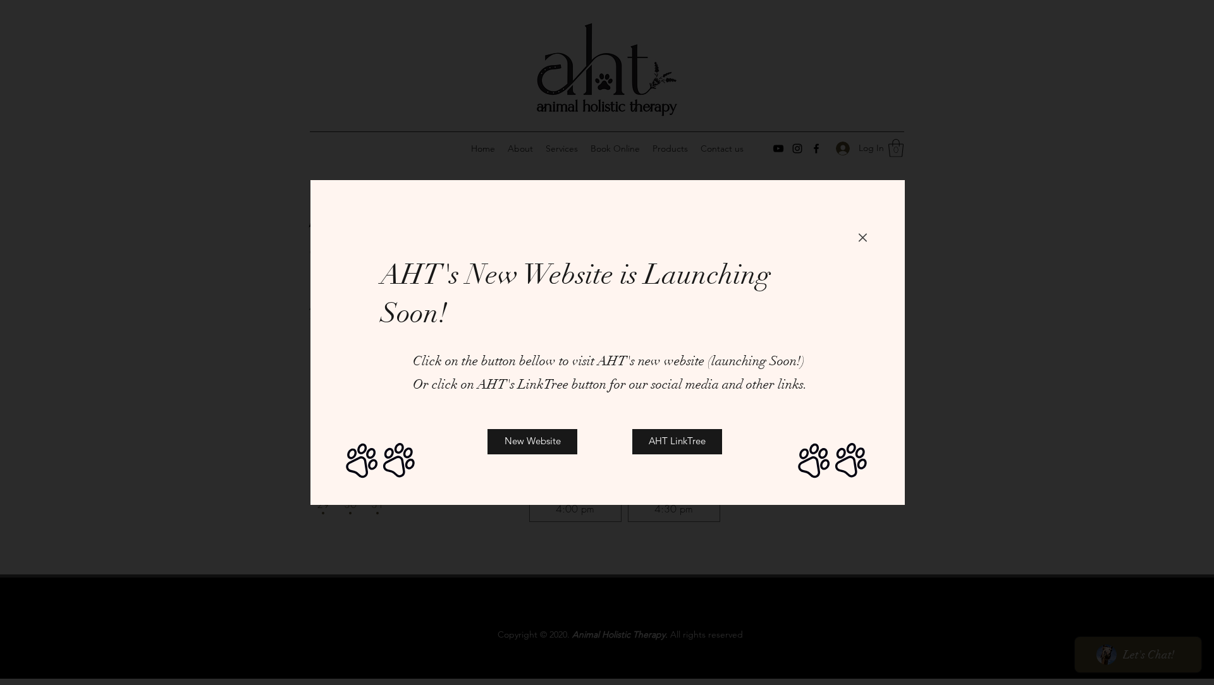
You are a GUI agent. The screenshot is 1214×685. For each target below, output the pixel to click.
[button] (863, 237)
